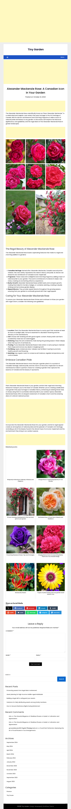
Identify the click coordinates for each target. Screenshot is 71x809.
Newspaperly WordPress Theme (44, 806)
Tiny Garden (36, 49)
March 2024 (10, 754)
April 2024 (10, 750)
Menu (62, 57)
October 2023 (11, 773)
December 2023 (12, 766)
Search (7, 675)
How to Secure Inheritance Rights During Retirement (23, 706)
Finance (9, 791)
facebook (19, 608)
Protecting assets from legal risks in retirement (22, 690)
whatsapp (32, 612)
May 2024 (10, 746)
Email (38, 655)
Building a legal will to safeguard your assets (21, 698)
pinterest (31, 608)
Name (8, 655)
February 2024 (11, 758)
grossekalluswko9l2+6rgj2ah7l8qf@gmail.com (23, 728)
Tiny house (10, 795)
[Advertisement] (35, 21)
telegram (44, 612)
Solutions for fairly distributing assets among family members (26, 702)
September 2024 (12, 742)
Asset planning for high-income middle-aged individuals (25, 694)
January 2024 (11, 762)
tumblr (54, 608)
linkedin (43, 608)
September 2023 (12, 777)
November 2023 (12, 770)
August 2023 (11, 781)
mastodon (57, 612)
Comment (10, 631)
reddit (12, 612)
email (21, 612)
